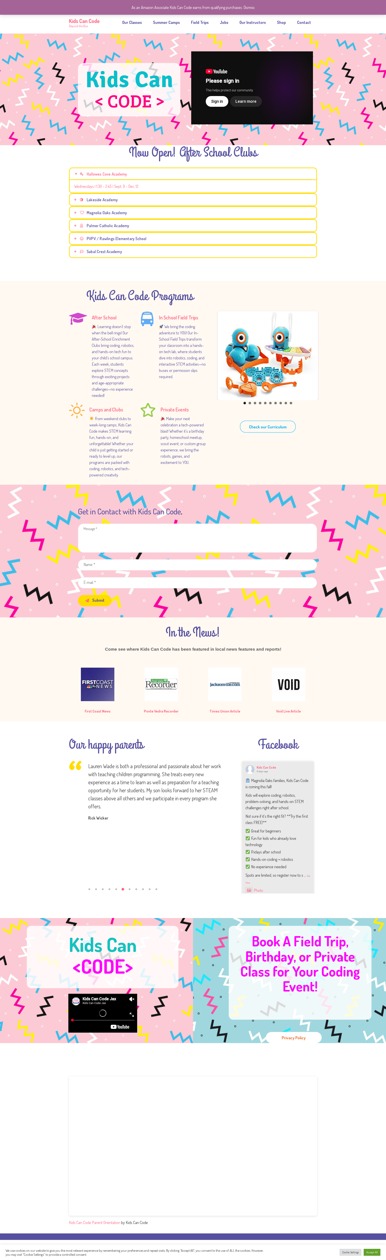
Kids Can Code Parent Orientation (94, 1222)
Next (323, 355)
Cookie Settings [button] (350, 1252)
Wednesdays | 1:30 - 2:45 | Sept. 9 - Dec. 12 (106, 186)
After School (104, 317)
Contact (304, 22)
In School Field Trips (178, 317)
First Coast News (98, 711)
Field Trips (200, 22)
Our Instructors (252, 22)
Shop (281, 22)
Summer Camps (166, 22)
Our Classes (132, 22)
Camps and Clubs (106, 409)
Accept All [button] (372, 1252)
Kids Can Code (266, 767)
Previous (211, 355)
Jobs (224, 22)
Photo (258, 890)
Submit (98, 600)
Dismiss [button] (249, 7)
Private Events (175, 409)
